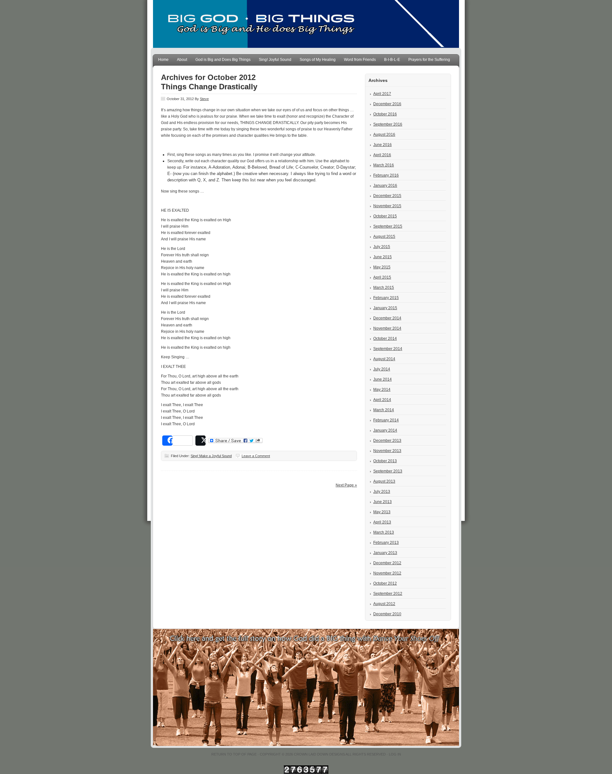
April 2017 (382, 93)
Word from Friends (360, 59)
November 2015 (387, 206)
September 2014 (387, 349)
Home (163, 59)
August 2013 (384, 481)
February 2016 (386, 175)
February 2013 (386, 542)
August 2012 (384, 604)
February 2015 (386, 298)
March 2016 (383, 165)
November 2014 (387, 328)
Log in (395, 754)
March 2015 (383, 287)
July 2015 (381, 247)
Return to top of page (234, 754)
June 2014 (382, 379)
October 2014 (385, 338)
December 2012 (387, 563)
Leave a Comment (256, 456)
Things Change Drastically (209, 86)
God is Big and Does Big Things (223, 59)
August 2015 (384, 236)
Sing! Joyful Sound (275, 59)
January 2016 (385, 185)
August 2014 (384, 359)
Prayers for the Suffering (429, 59)
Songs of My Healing (318, 59)
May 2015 (381, 267)
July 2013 (381, 491)
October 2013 (385, 461)
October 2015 (385, 216)
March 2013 (383, 532)
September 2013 (387, 471)
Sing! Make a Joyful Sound (211, 456)
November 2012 (387, 573)
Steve (204, 99)
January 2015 (385, 308)
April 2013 (382, 522)
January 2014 (385, 430)
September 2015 (387, 226)
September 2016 (387, 124)
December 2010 (387, 614)
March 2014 (383, 410)
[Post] (200, 440)
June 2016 (382, 144)
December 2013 (387, 440)
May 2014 (381, 389)
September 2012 (387, 593)
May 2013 (381, 512)
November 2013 (387, 451)
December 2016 (387, 104)
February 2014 (386, 420)
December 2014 (387, 318)
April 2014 (382, 400)
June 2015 (382, 257)
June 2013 (382, 502)
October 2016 (385, 114)
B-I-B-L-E (392, 59)
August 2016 (384, 134)
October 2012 (385, 583)
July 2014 (381, 369)
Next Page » (346, 485)
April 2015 (382, 277)
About (182, 59)
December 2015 (387, 196)
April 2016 (382, 155)
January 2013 (385, 553)
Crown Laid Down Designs (319, 754)
